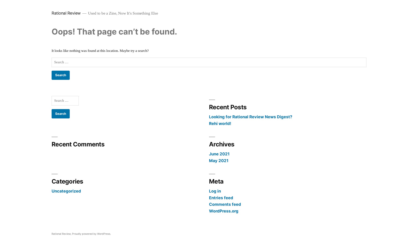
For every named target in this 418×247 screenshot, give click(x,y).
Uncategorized (66, 191)
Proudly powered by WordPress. (91, 233)
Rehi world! (220, 123)
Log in (215, 191)
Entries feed (221, 197)
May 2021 (218, 160)
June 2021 (219, 153)
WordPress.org (223, 211)
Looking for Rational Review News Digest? (250, 116)
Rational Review (66, 13)
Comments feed (225, 204)
